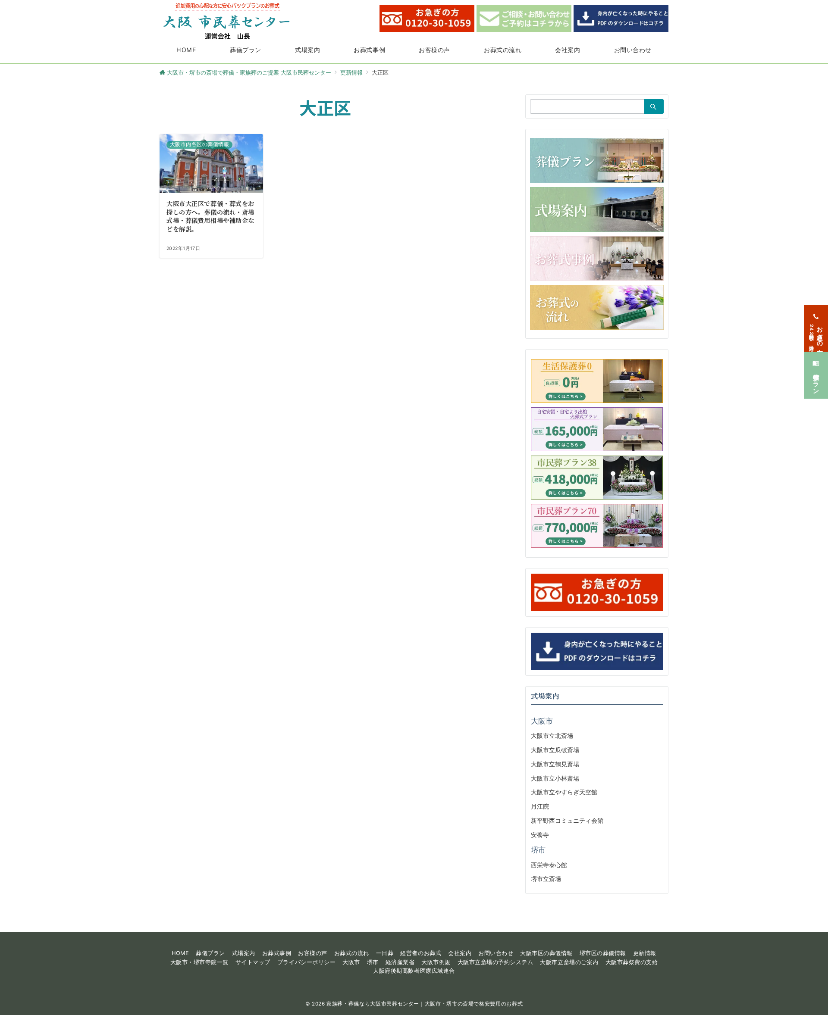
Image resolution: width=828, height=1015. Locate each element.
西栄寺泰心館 (549, 864)
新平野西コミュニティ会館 (567, 820)
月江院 (540, 806)
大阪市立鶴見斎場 (555, 764)
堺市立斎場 (546, 878)
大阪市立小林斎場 (555, 778)
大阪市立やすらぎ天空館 (564, 792)
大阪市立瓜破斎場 (555, 749)
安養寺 (540, 834)
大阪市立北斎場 (552, 735)
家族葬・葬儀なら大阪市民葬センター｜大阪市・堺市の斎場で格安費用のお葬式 (424, 1004)
